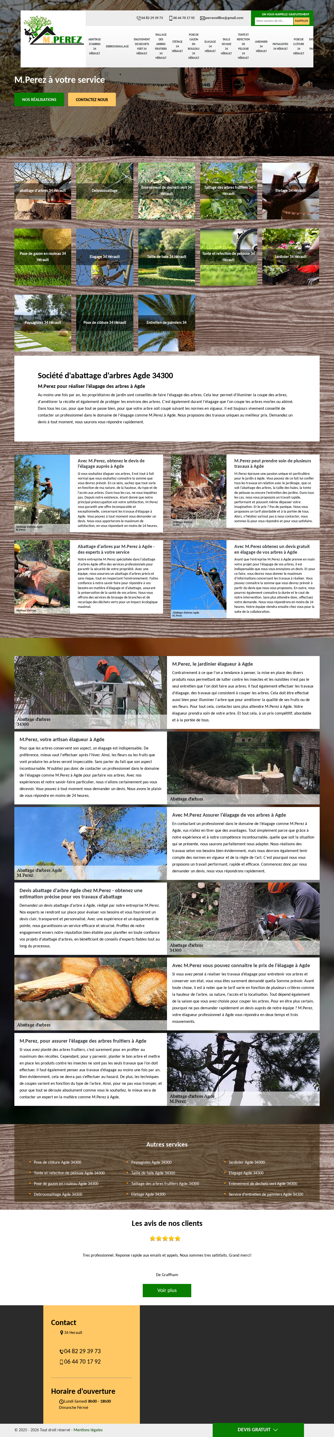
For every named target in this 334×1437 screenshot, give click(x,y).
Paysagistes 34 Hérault (280, 47)
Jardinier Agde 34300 (247, 1163)
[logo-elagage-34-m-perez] (53, 30)
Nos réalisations (39, 100)
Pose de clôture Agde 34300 (57, 1163)
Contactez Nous (92, 100)
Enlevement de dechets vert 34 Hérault (142, 46)
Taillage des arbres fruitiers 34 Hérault (161, 47)
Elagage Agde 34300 (246, 1173)
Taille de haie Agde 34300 (153, 1173)
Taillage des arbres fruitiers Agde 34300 (165, 1184)
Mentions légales (88, 1430)
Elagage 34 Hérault (210, 47)
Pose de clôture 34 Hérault (298, 46)
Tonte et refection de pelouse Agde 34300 (69, 1173)
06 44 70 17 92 (184, 18)
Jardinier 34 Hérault (261, 47)
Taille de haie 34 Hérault (226, 46)
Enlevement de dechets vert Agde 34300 (263, 1184)
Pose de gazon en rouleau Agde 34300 (66, 1184)
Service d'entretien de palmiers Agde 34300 (266, 1195)
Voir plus (167, 1290)
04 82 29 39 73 (152, 18)
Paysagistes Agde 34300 (151, 1163)
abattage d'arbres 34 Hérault (94, 46)
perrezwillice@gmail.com (224, 18)
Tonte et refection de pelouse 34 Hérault (243, 47)
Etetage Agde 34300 (148, 1195)
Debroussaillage (117, 46)
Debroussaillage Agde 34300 (58, 1195)
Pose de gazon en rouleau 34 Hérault (193, 47)
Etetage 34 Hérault (177, 47)
